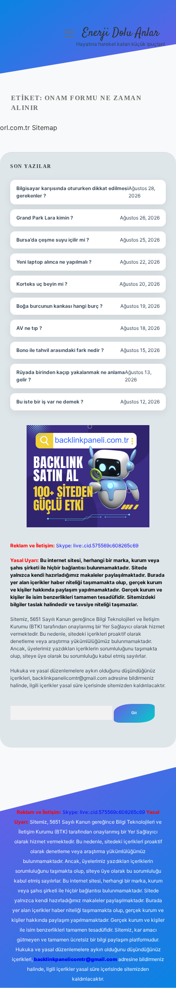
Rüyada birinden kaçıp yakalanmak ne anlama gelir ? (70, 376)
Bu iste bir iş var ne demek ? (49, 402)
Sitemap (44, 127)
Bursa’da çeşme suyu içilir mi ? (52, 240)
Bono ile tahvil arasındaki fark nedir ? (60, 350)
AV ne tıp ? (29, 328)
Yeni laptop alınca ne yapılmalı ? (54, 262)
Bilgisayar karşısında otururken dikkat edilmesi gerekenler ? (72, 192)
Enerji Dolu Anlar (120, 33)
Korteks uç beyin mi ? (42, 284)
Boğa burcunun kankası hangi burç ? (59, 306)
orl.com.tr (15, 127)
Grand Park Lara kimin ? (44, 218)
